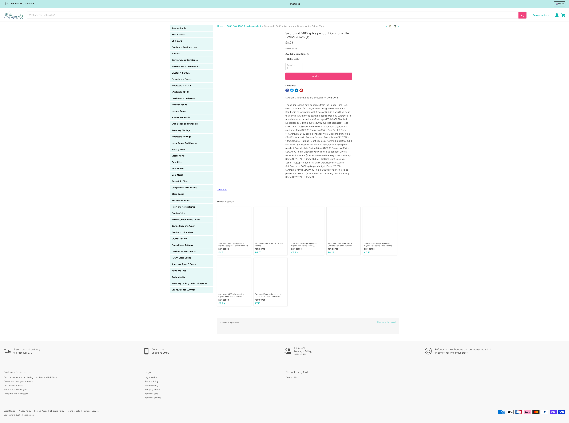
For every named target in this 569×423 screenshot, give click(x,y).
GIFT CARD (177, 41)
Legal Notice (151, 377)
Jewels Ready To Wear (183, 226)
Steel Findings (179, 155)
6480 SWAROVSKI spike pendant (244, 26)
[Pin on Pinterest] (301, 90)
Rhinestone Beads (181, 200)
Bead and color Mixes (182, 232)
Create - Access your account (18, 381)
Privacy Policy (151, 381)
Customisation (179, 277)
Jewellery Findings (181, 130)
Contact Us (291, 377)
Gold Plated (178, 168)
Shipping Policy (152, 389)
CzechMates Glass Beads (184, 251)
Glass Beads (178, 194)
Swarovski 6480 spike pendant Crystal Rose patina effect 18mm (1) (233, 244)
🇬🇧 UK (558, 4)
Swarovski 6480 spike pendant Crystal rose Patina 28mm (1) (304, 244)
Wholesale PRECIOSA (182, 85)
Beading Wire (178, 213)
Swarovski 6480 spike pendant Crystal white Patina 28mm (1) (231, 295)
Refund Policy (151, 385)
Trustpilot (295, 4)
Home (220, 26)
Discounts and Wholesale (16, 393)
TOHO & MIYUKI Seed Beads (186, 66)
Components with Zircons (184, 187)
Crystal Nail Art (179, 238)
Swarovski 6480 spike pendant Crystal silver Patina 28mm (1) (341, 244)
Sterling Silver (179, 149)
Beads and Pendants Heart (185, 47)
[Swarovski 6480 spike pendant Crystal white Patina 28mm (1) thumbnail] (222, 40)
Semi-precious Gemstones (185, 60)
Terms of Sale (151, 393)
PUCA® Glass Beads (181, 257)
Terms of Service (153, 397)
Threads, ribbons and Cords (186, 219)
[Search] (522, 15)
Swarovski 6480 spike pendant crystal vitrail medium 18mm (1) (268, 295)
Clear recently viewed (386, 322)
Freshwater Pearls (181, 117)
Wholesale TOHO (180, 92)
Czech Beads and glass (183, 98)
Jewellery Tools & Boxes (184, 264)
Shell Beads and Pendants (185, 123)
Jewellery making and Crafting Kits (189, 283)
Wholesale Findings (181, 136)
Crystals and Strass (181, 79)
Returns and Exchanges (15, 389)
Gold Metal (177, 175)
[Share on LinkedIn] (296, 90)
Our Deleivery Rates (13, 385)
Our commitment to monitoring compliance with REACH (30, 377)
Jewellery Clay (179, 270)
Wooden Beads (179, 104)
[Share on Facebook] (287, 90)
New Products (179, 34)
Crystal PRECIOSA (181, 73)
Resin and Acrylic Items (183, 207)
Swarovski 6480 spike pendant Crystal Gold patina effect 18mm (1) (378, 244)
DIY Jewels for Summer (183, 289)
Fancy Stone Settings (182, 245)
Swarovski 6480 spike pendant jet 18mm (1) (269, 244)
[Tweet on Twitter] (292, 90)
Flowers (176, 53)
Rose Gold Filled (180, 181)
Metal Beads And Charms (184, 143)
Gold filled (177, 162)
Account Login (179, 28)
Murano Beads (179, 111)
